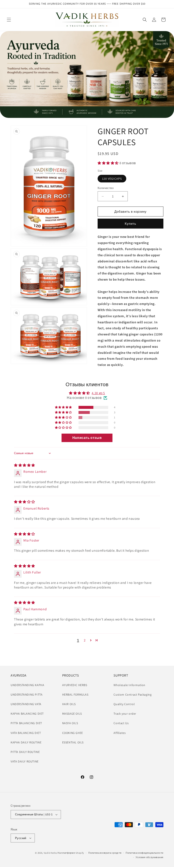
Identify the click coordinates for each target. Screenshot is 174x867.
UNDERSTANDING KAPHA (27, 685)
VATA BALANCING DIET (26, 733)
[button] (9, 19)
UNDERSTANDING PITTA (26, 694)
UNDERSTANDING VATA (26, 704)
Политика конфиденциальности (144, 852)
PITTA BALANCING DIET (26, 723)
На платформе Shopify (71, 852)
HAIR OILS (69, 704)
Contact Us (121, 723)
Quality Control (124, 704)
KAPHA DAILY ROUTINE (26, 742)
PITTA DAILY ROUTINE (25, 752)
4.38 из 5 (98, 393)
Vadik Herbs (50, 852)
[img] (24, 465)
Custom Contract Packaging (133, 694)
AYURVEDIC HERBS (74, 685)
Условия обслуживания (149, 857)
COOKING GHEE (72, 733)
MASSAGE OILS (72, 713)
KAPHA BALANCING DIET (27, 713)
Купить (130, 224)
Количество (106, 188)
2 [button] (85, 640)
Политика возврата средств (105, 852)
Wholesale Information (129, 685)
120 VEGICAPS (112, 179)
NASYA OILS (70, 723)
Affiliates (120, 733)
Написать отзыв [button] (87, 438)
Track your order (125, 713)
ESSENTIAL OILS (73, 742)
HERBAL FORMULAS (75, 694)
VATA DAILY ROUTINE (25, 761)
